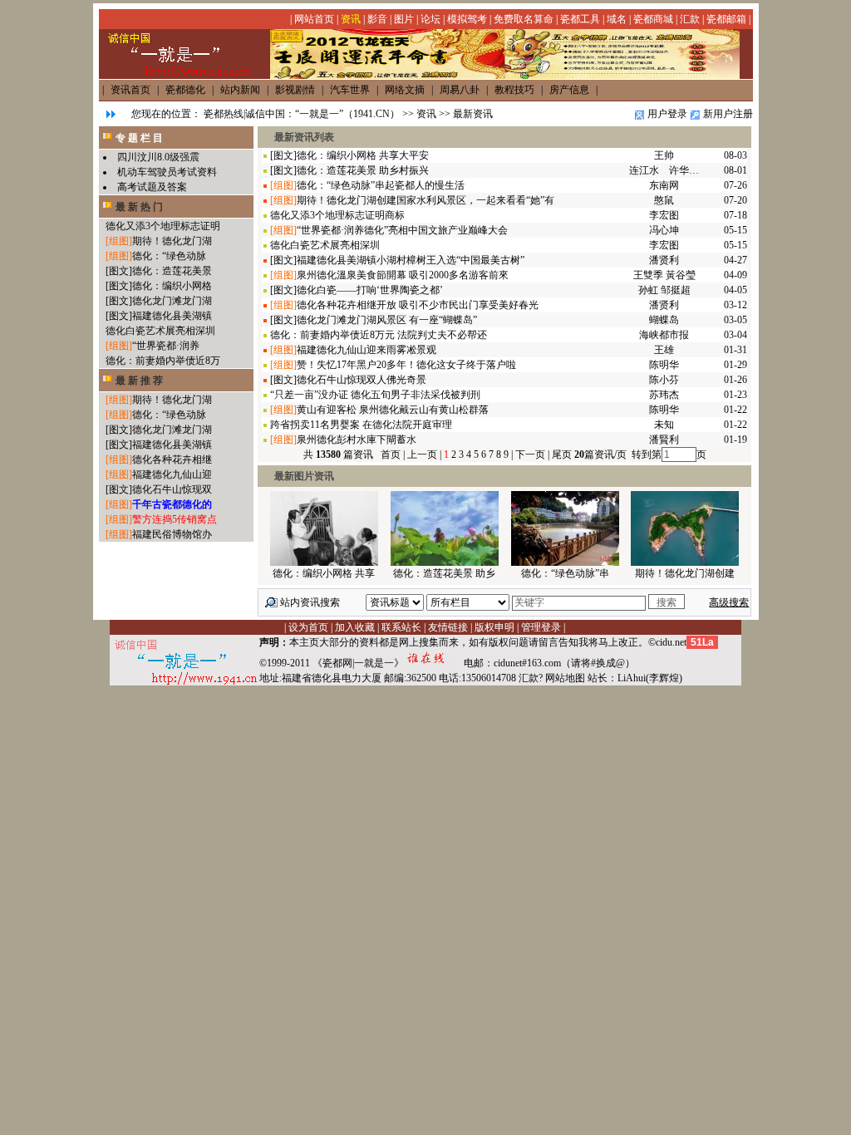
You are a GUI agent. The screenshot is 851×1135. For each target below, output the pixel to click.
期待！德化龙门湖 (172, 241)
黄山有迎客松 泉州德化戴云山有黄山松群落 (393, 409)
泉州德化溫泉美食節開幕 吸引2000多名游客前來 (403, 275)
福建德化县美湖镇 (172, 316)
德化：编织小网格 (172, 286)
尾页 (560, 454)
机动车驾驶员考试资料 (167, 172)
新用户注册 (728, 114)
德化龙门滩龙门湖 (172, 301)
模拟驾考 (467, 19)
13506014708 (488, 678)
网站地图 (565, 678)
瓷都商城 (653, 19)
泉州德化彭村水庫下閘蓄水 (356, 439)
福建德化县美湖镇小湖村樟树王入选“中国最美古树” (410, 260)
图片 (404, 19)
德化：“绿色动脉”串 (565, 573)
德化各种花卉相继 (172, 459)
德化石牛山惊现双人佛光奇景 (361, 380)
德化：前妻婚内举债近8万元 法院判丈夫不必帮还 (378, 335)
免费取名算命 (523, 19)
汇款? (531, 678)
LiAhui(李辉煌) (649, 678)
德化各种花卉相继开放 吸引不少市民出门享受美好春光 (418, 305)
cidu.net (671, 642)
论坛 (430, 19)
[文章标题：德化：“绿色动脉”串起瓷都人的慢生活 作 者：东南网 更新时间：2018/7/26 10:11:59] (565, 562)
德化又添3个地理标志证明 (163, 226)
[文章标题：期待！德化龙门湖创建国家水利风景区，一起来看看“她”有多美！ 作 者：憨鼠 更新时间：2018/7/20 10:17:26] (685, 562)
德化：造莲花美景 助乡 (444, 573)
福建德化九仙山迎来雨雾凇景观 (366, 350)
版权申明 (494, 627)
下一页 (530, 454)
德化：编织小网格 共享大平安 (363, 155)
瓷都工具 (580, 19)
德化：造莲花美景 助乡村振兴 (363, 170)
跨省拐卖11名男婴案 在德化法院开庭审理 (361, 424)
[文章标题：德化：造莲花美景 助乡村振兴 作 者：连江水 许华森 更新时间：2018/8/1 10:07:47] (445, 562)
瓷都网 (337, 663)
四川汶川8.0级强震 (158, 157)
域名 (617, 19)
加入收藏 (355, 627)
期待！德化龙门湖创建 (685, 573)
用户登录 (667, 114)
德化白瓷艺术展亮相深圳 (160, 331)
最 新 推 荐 (139, 380)
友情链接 (448, 627)
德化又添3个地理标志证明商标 (337, 215)
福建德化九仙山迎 (172, 474)
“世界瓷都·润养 (165, 345)
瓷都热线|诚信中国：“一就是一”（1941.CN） (302, 114)
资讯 (351, 19)
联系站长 (401, 627)
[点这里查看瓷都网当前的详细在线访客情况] (433, 663)
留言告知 (558, 642)
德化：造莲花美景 (172, 271)
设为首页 (308, 627)
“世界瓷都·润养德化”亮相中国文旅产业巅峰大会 (402, 230)
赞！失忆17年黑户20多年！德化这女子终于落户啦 (406, 365)
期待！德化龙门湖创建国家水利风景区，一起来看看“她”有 (425, 200)
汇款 (690, 19)
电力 (352, 678)
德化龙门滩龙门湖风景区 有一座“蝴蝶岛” (387, 320)
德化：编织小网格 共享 (324, 573)
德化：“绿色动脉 (169, 256)
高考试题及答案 (152, 187)
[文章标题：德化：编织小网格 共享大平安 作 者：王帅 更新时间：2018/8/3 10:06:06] (324, 562)
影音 (377, 19)
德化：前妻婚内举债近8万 (163, 360)
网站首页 (314, 19)
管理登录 (541, 627)
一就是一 (374, 663)
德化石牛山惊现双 (172, 489)
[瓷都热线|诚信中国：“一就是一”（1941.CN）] (505, 75)
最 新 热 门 (139, 207)
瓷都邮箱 (726, 19)
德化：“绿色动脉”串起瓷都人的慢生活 (381, 185)
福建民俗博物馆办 (172, 534)
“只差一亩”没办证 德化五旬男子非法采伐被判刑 (375, 394)
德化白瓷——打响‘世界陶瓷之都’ (370, 290)
